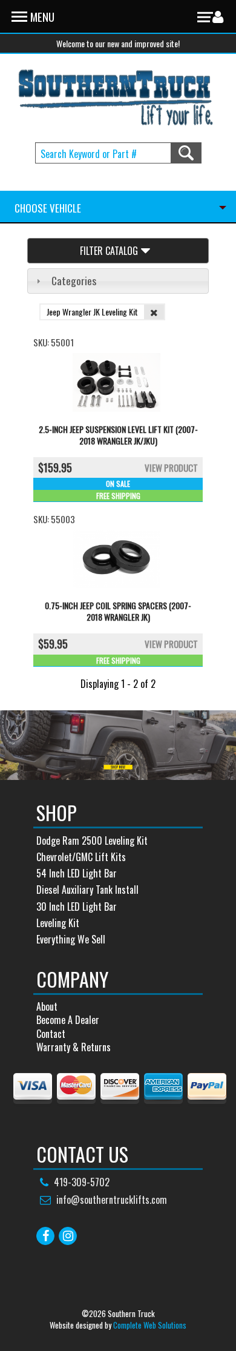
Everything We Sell (70, 939)
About (46, 1006)
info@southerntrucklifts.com (111, 1199)
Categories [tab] (73, 280)
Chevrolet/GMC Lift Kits (81, 857)
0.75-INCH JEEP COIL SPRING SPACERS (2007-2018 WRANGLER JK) (118, 611)
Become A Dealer (67, 1020)
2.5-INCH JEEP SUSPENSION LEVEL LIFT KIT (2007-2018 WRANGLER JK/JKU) (118, 435)
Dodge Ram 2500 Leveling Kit (92, 840)
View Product (171, 467)
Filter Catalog (109, 250)
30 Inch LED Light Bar (76, 906)
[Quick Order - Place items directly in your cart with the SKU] (15, 183)
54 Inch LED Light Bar (76, 873)
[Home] (116, 97)
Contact (50, 1034)
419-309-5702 (82, 1182)
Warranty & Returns (73, 1047)
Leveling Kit (57, 923)
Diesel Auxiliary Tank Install (87, 889)
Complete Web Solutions (149, 1325)
